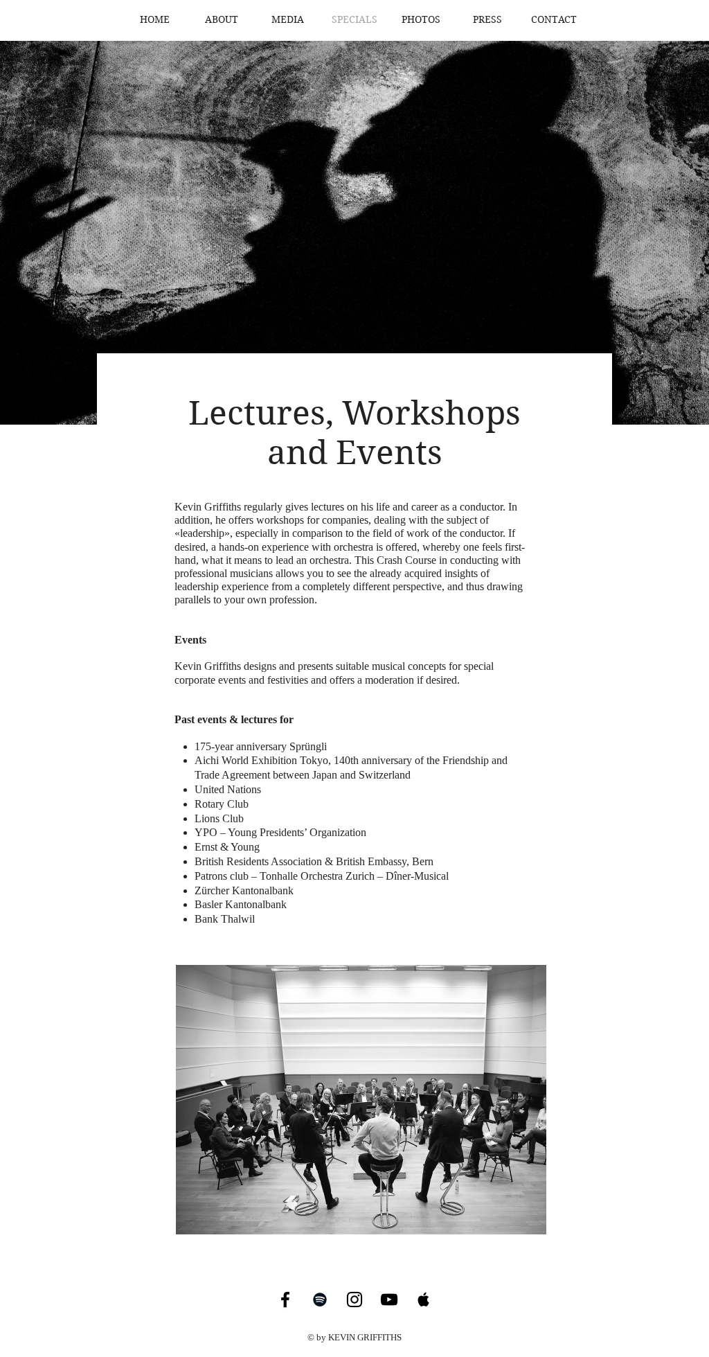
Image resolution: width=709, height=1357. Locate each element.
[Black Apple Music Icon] (423, 1299)
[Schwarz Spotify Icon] (319, 1299)
